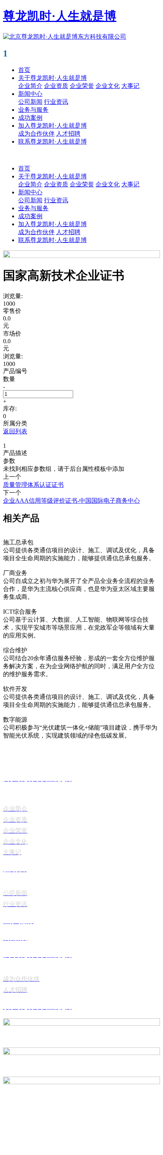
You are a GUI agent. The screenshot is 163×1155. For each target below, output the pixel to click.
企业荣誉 (82, 86)
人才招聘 (68, 133)
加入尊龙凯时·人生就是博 (52, 125)
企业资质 (56, 86)
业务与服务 (33, 109)
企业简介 (30, 86)
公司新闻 (30, 101)
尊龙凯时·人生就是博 (59, 16)
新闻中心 (30, 94)
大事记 (130, 86)
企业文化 (108, 86)
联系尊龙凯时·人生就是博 (52, 141)
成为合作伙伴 (36, 133)
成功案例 (30, 117)
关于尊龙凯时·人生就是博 (52, 78)
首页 (24, 70)
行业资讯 (56, 101)
